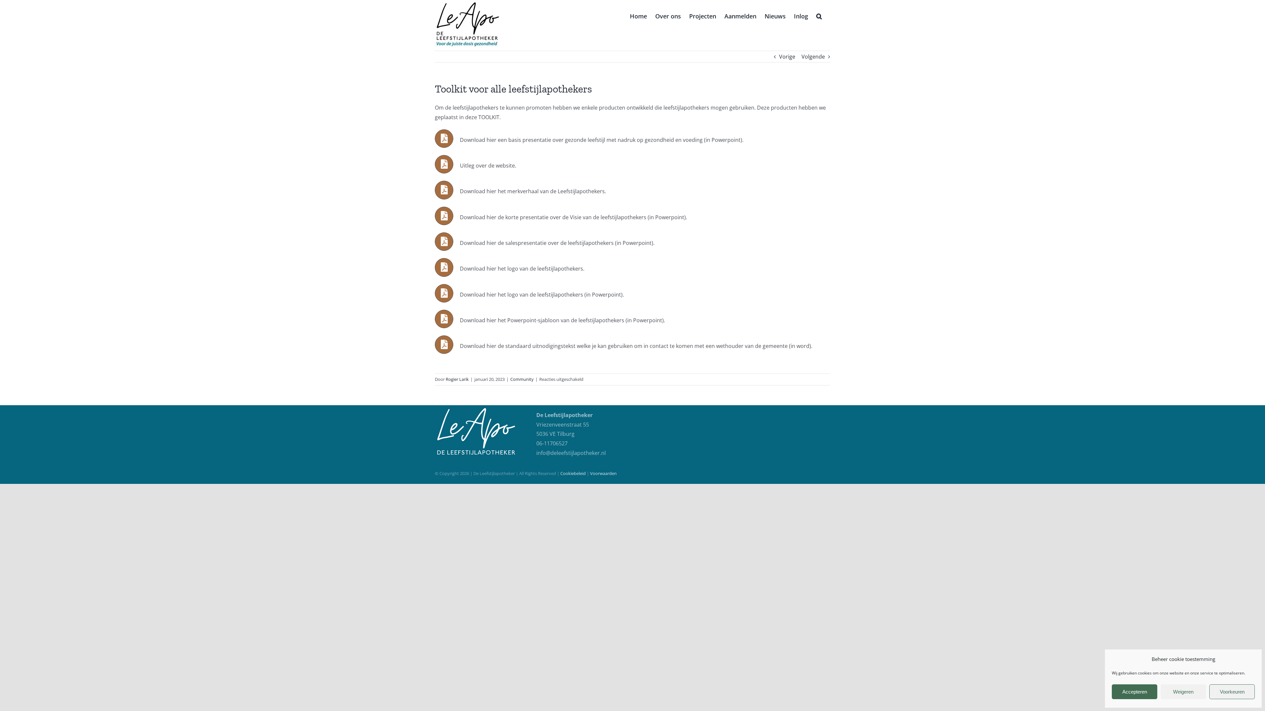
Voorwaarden (603, 473)
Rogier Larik (457, 379)
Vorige (787, 56)
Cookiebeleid (573, 473)
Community (522, 379)
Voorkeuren (1232, 692)
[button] (819, 15)
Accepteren (1134, 692)
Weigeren (1183, 692)
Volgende (813, 56)
